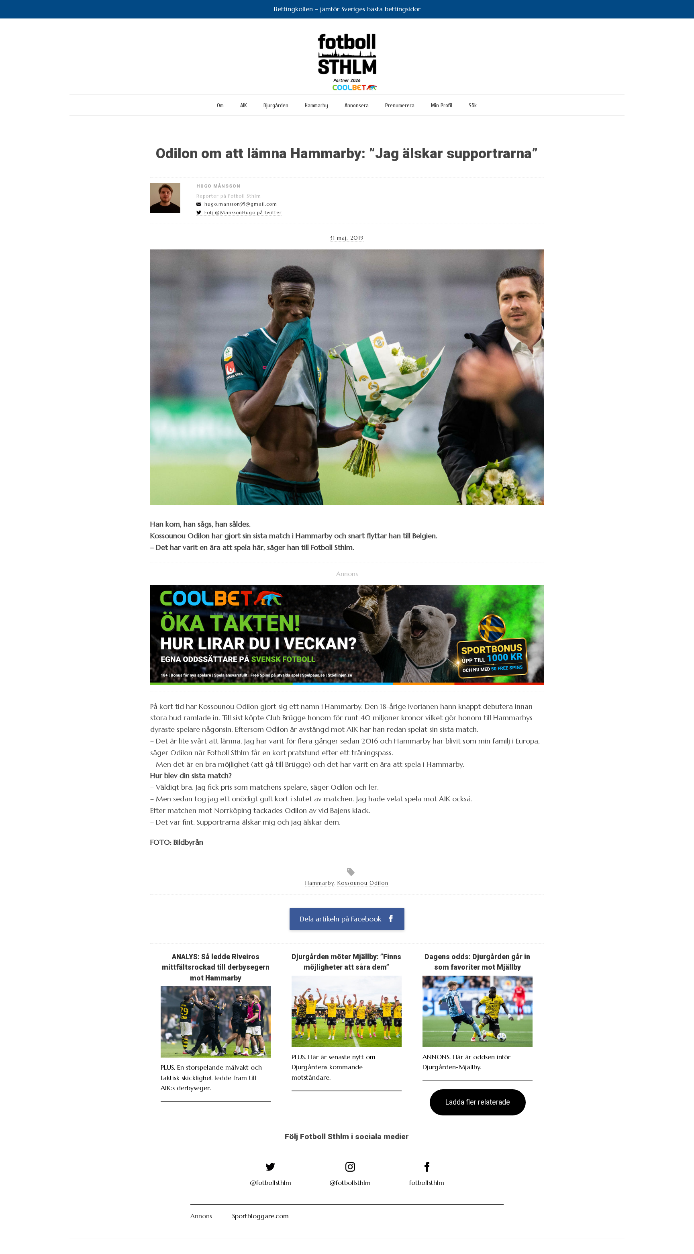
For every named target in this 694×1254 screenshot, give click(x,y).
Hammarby (316, 105)
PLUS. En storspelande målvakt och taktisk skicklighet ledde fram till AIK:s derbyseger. (211, 1077)
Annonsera (357, 105)
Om (220, 105)
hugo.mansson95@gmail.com (240, 204)
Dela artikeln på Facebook (341, 919)
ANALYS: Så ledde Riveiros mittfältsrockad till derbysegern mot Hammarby (215, 967)
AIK (243, 105)
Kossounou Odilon (362, 883)
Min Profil (441, 105)
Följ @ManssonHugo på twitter (243, 212)
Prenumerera (399, 105)
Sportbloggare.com (260, 1216)
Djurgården (275, 105)
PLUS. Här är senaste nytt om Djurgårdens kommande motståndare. (334, 1067)
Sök (473, 105)
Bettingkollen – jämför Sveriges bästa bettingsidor (347, 9)
